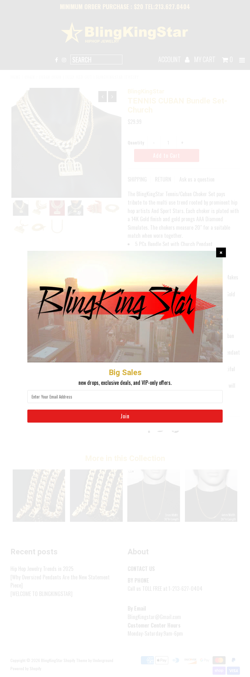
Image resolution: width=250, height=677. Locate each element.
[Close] (221, 252)
